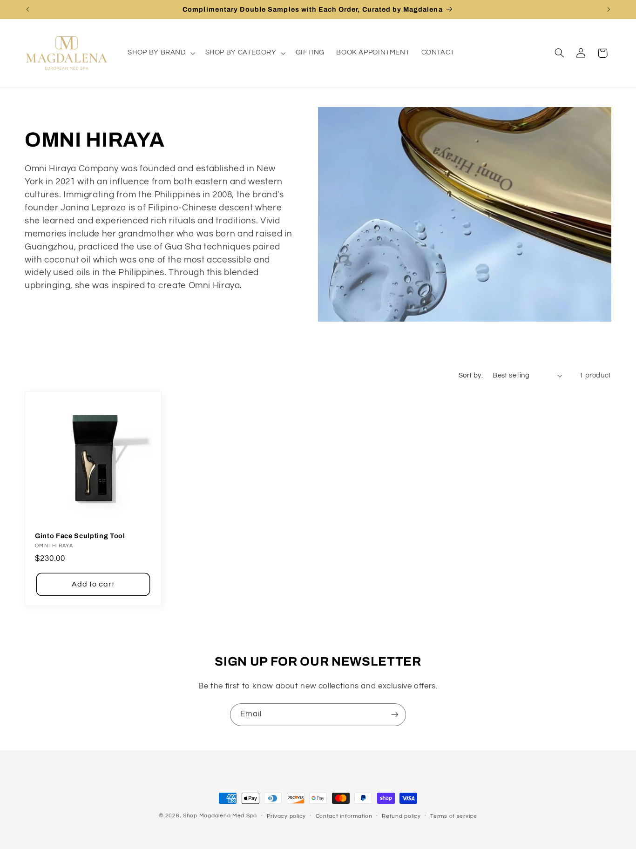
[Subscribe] (395, 714)
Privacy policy (286, 816)
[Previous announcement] (27, 9)
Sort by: (471, 375)
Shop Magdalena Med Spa (220, 815)
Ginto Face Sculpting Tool (80, 535)
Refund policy (401, 816)
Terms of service (453, 816)
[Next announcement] (608, 9)
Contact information (344, 816)
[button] (160, 53)
